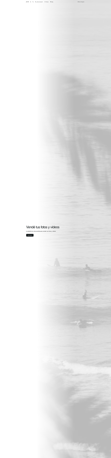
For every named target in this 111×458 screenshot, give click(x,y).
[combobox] (33, 2)
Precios (47, 1)
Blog (52, 1)
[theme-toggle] (31, 2)
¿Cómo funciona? (39, 1)
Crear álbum (30, 235)
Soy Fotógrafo (81, 1)
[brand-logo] (27, 1)
